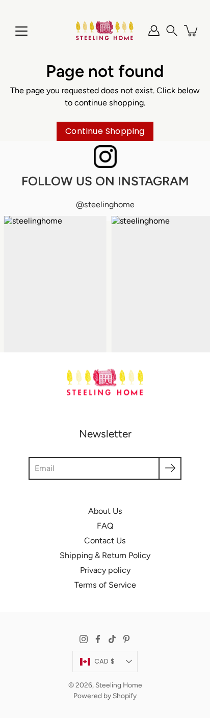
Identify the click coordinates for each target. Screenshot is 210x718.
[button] (171, 30)
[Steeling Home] (105, 30)
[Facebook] (97, 639)
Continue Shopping (105, 131)
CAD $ (104, 661)
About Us (105, 511)
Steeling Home (118, 685)
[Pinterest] (126, 639)
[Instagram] (83, 639)
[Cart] (191, 30)
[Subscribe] (170, 468)
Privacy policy (105, 570)
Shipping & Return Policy (105, 555)
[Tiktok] (112, 639)
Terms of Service (105, 585)
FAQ (105, 526)
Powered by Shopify (105, 696)
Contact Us (105, 540)
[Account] (154, 30)
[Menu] (21, 31)
